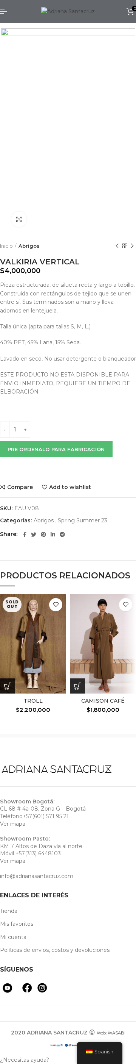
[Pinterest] (43, 534)
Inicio (6, 246)
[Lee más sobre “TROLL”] (7, 686)
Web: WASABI (111, 1033)
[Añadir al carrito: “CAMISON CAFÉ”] (77, 686)
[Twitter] (34, 534)
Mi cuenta (13, 937)
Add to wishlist (70, 487)
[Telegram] (62, 534)
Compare (20, 487)
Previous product (117, 246)
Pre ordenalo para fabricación (56, 449)
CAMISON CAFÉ (103, 700)
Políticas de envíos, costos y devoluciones (55, 950)
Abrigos (29, 246)
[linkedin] (52, 534)
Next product (132, 246)
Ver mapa (12, 823)
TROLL (33, 700)
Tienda (8, 911)
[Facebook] (25, 534)
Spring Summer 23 (82, 520)
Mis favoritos (16, 923)
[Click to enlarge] (18, 219)
